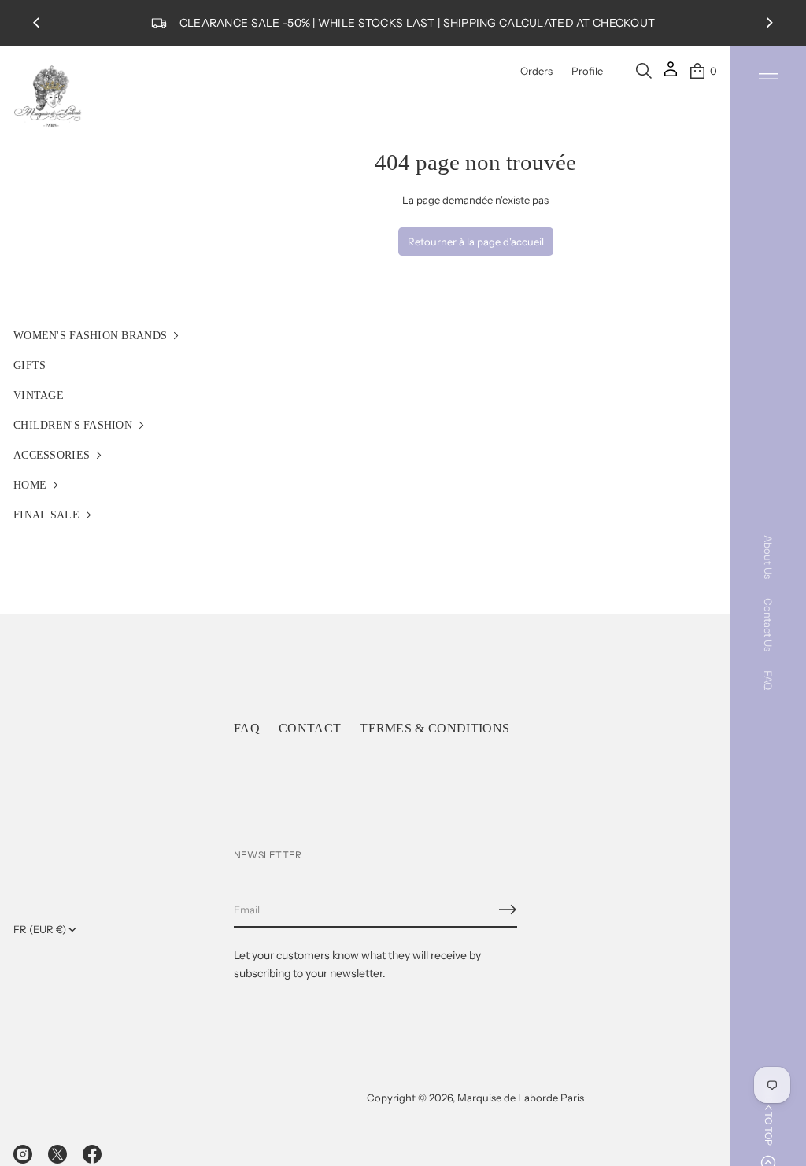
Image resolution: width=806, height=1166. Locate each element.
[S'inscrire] (507, 909)
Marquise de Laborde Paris (520, 1097)
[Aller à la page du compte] (670, 74)
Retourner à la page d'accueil (476, 241)
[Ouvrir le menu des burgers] (768, 76)
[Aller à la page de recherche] (644, 71)
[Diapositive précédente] (36, 23)
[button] (644, 71)
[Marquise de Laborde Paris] (48, 96)
